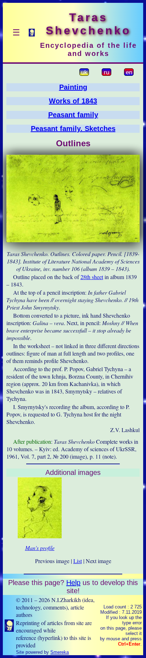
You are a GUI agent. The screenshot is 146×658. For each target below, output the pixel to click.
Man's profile (40, 547)
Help (73, 582)
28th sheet (91, 276)
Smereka (59, 652)
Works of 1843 (73, 101)
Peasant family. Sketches (73, 128)
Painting (73, 87)
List (77, 561)
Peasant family (73, 115)
